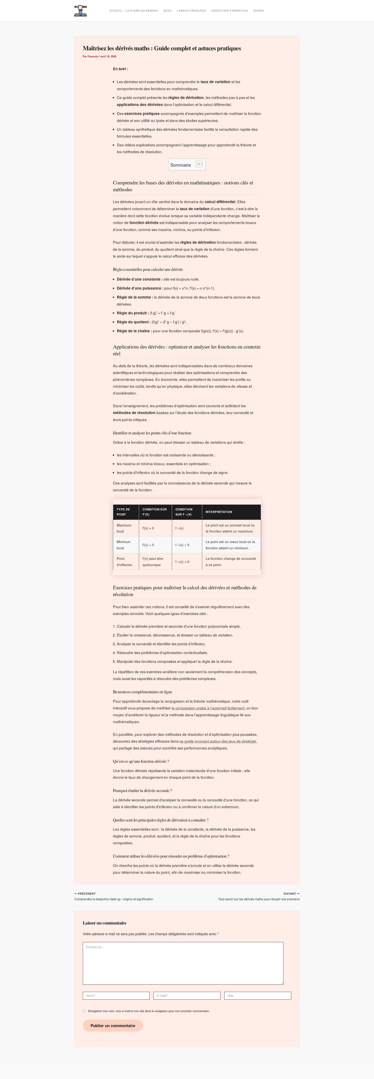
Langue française (191, 11)
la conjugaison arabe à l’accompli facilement (208, 707)
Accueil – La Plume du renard (134, 11)
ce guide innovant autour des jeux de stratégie (218, 741)
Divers (258, 11)
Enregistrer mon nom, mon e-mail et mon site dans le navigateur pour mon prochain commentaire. (149, 1011)
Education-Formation (230, 11)
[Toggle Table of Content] (197, 164)
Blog (168, 11)
